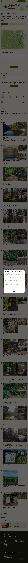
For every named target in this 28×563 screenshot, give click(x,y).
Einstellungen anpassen (14, 289)
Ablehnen (14, 291)
